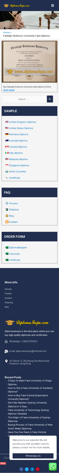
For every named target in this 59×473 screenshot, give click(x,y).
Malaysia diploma (18, 159)
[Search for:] (27, 99)
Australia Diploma (18, 140)
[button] (21, 469)
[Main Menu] (52, 5)
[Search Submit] (50, 99)
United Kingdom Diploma (22, 122)
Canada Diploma (18, 146)
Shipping (14, 209)
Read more (8, 90)
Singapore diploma (19, 165)
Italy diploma (16, 153)
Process (13, 203)
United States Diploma (21, 128)
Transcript (14, 253)
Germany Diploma (18, 134)
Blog (11, 215)
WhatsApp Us (33, 455)
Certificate (14, 177)
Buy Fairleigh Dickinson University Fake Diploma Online (27, 87)
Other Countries (17, 171)
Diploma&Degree (18, 247)
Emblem (13, 222)
